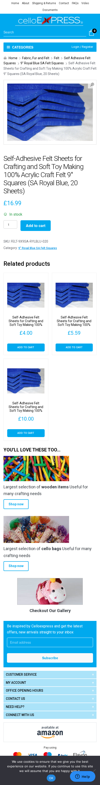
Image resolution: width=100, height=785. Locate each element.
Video (85, 3)
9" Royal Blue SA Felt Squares (42, 63)
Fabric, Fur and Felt (35, 58)
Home (15, 3)
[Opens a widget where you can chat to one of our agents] (82, 777)
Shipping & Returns (44, 3)
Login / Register (82, 47)
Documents (50, 10)
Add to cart (35, 225)
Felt (56, 58)
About (25, 3)
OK (51, 778)
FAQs (75, 3)
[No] (94, 770)
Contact (64, 3)
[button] (92, 84)
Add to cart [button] (25, 347)
